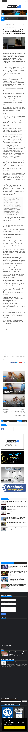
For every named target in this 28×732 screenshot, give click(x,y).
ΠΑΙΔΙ (11, 24)
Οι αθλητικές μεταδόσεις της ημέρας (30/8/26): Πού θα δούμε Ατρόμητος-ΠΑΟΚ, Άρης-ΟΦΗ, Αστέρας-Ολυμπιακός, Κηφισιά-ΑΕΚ (17, 573)
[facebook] (25, 1)
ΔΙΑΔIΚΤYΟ (8, 24)
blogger (19, 421)
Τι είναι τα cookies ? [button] (8, 724)
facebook (25, 421)
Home (4, 24)
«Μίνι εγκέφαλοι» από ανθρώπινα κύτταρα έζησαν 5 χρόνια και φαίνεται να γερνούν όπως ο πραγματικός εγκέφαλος (16, 508)
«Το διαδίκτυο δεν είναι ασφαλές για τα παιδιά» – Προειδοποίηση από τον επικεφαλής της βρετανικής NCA (13, 391)
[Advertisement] (14, 546)
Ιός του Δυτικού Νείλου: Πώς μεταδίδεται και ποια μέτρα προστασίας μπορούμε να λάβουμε (17, 585)
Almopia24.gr (5, 354)
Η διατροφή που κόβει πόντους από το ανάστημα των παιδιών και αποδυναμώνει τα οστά (13, 379)
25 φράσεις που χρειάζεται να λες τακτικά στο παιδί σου (13, 404)
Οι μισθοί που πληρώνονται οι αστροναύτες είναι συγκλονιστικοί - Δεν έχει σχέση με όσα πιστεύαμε (17, 566)
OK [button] (14, 727)
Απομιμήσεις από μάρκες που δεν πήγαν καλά (16, 522)
